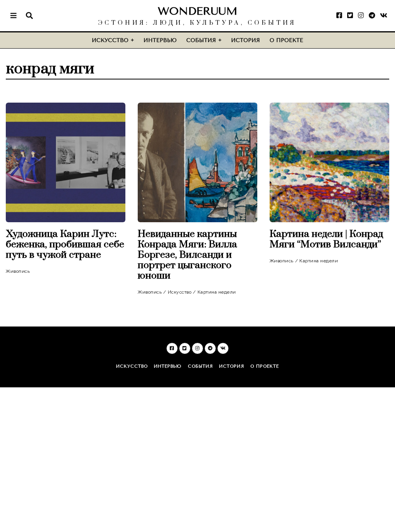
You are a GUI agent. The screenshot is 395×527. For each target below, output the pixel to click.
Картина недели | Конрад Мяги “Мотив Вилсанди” (326, 239)
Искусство (110, 40)
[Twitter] (350, 15)
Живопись (18, 271)
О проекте (286, 40)
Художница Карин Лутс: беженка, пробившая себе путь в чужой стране (65, 244)
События (201, 40)
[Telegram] (372, 15)
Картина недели (217, 292)
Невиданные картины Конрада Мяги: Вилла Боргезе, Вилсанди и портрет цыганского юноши (187, 255)
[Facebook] (339, 15)
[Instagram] (361, 15)
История (245, 40)
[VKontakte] (383, 15)
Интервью (160, 40)
